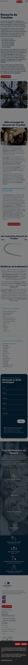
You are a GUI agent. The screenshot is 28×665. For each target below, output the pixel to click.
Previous (3, 239)
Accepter (24, 644)
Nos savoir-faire (5, 627)
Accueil (2, 10)
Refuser (17, 644)
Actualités (4, 633)
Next (25, 239)
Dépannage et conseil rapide (8, 631)
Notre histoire (4, 625)
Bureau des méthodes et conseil (9, 629)
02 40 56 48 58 (5, 614)
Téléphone (5, 413)
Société (4, 403)
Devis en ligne (5, 76)
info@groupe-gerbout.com (8, 615)
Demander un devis (13, 224)
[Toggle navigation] (26, 1)
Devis (18, 1)
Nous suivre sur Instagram (9, 620)
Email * (4, 408)
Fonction (5, 398)
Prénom (4, 393)
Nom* (4, 388)
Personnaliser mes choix (6, 660)
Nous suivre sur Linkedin (9, 618)
